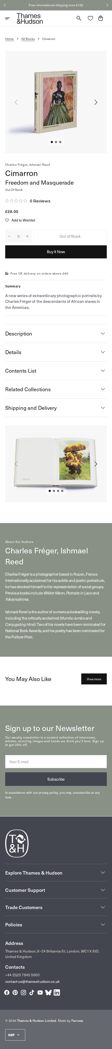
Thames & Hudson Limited (36, 1020)
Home (9, 38)
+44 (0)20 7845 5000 (22, 975)
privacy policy (48, 792)
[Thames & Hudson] (30, 18)
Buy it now (56, 251)
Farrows (77, 1020)
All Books (28, 38)
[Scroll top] (106, 1043)
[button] (4, 5)
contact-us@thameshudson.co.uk (32, 981)
